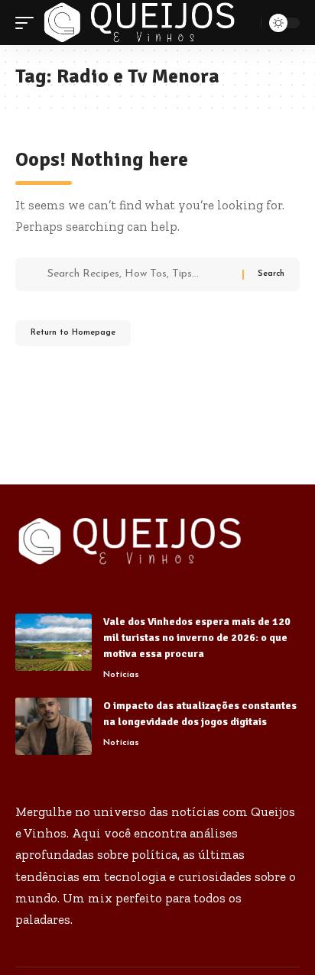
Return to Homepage (73, 333)
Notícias (121, 674)
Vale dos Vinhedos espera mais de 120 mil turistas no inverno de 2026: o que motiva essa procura (197, 637)
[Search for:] (139, 274)
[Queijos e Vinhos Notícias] (139, 22)
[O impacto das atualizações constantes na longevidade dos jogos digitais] (53, 726)
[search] (247, 23)
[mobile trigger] (28, 22)
